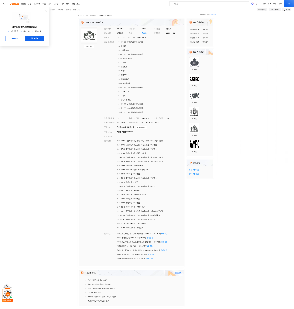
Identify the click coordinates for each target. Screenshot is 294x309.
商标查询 (205, 42)
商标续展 (205, 29)
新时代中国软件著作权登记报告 (99, 284)
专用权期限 (133, 122)
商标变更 (205, 38)
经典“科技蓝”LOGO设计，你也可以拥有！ (103, 296)
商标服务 (93, 15)
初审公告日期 (134, 118)
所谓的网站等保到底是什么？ (98, 301)
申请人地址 (108, 132)
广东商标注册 (194, 170)
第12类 (144, 33)
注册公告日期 (109, 122)
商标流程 (107, 140)
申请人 (106, 127)
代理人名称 (108, 136)
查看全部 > (178, 273)
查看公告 (164, 233)
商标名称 (107, 28)
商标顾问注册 (194, 42)
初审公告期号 (109, 118)
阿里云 (80, 15)
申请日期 (157, 33)
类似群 (106, 37)
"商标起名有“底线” (94, 292)
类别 (130, 33)
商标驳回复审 (194, 33)
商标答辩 (205, 33)
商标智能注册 (194, 29)
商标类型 (107, 33)
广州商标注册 (194, 174)
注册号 (131, 28)
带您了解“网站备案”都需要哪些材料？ (101, 288)
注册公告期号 (159, 118)
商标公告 (107, 233)
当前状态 (157, 28)
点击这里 (213, 15)
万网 (86, 15)
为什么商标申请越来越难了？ (98, 280)
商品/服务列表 (109, 42)
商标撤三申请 (194, 38)
